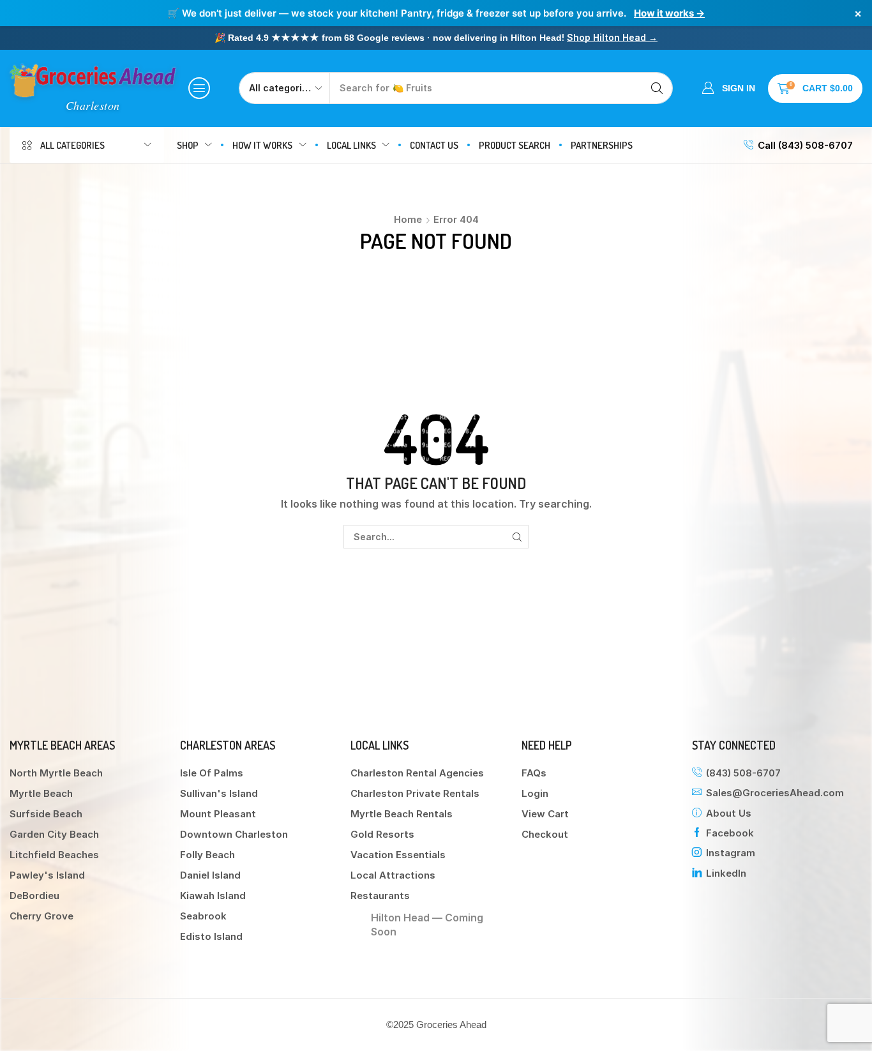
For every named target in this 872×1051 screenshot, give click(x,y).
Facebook (730, 833)
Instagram (730, 853)
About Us (728, 813)
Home (408, 219)
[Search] (657, 88)
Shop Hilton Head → (612, 37)
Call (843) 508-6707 (805, 145)
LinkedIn (726, 873)
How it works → (669, 13)
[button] (199, 88)
